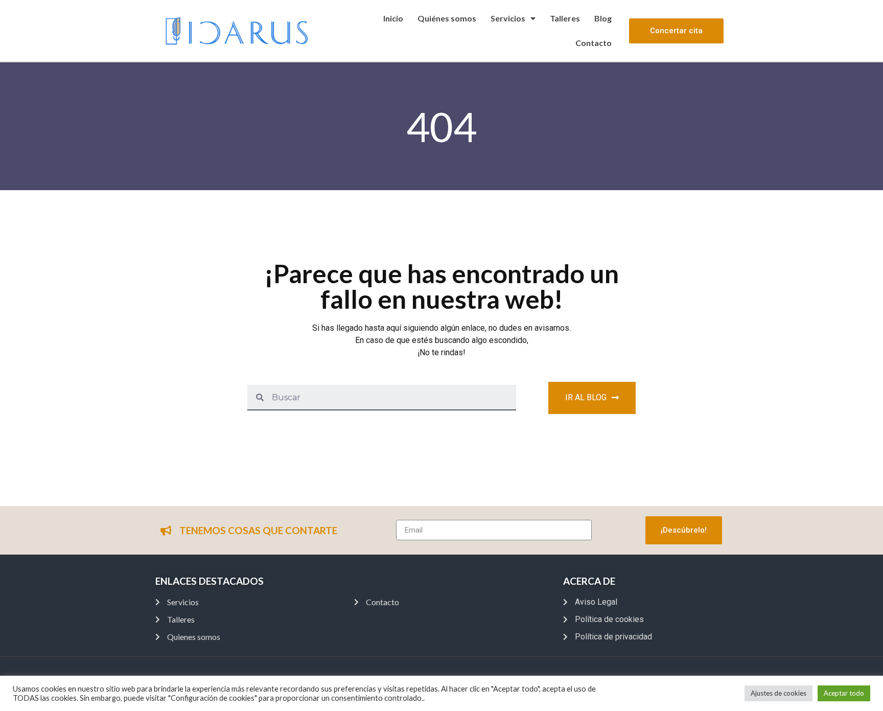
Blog (603, 18)
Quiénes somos (446, 18)
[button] (676, 30)
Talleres (565, 18)
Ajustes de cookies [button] (778, 693)
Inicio (393, 18)
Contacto (593, 43)
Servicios (508, 18)
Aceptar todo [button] (844, 693)
